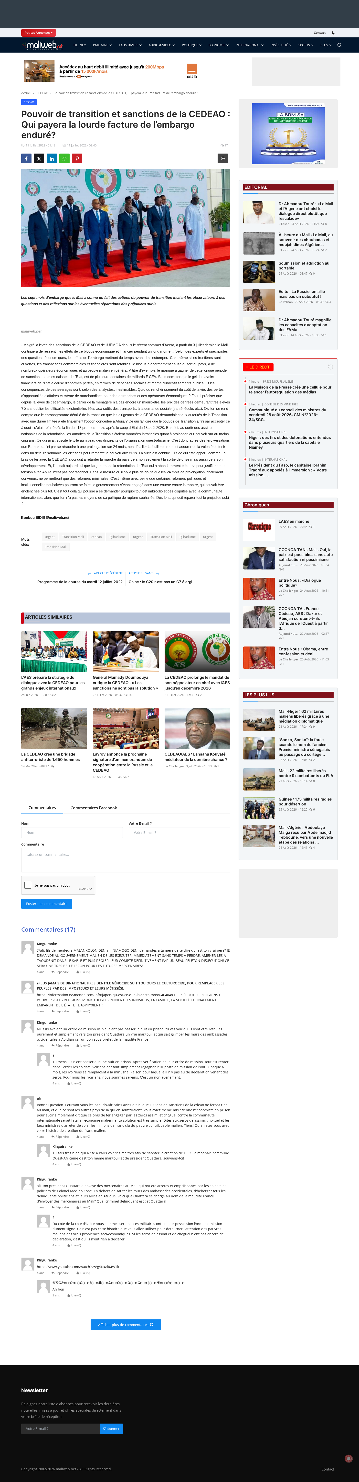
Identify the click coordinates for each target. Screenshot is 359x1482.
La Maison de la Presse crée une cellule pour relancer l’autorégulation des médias (290, 389)
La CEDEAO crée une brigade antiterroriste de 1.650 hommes (50, 757)
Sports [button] (304, 45)
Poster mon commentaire (46, 903)
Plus (324, 45)
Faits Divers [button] (128, 45)
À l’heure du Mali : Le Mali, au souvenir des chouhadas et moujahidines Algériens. (306, 239)
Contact (320, 32)
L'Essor (284, 224)
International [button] (248, 45)
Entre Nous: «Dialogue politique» (300, 583)
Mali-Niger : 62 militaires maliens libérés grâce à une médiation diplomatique (304, 716)
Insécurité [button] (279, 45)
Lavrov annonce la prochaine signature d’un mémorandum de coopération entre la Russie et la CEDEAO (123, 762)
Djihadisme (117, 537)
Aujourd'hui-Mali (288, 565)
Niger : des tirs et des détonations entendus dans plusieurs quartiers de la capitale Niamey (290, 442)
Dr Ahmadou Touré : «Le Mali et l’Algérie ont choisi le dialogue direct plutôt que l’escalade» (306, 211)
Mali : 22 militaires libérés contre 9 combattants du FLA (306, 773)
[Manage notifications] (349, 1458)
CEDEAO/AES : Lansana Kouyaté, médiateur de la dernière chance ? (196, 757)
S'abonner (111, 1428)
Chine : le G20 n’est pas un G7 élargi (160, 581)
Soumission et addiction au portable (304, 265)
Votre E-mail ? (140, 823)
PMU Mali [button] (100, 45)
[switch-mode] (334, 32)
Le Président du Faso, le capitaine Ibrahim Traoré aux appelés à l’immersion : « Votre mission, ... (288, 470)
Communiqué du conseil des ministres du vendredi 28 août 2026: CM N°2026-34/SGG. (287, 414)
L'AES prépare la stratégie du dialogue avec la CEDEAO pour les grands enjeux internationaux (53, 683)
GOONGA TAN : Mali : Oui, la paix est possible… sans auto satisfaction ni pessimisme (306, 554)
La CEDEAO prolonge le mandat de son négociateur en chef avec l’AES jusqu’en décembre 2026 (197, 683)
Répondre (62, 972)
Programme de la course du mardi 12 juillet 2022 (80, 581)
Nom (25, 823)
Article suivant (141, 573)
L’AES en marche (294, 521)
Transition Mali (73, 537)
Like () (85, 972)
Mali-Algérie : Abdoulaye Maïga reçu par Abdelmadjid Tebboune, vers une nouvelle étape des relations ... (306, 835)
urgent (50, 537)
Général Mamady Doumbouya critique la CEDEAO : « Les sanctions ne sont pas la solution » (125, 683)
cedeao (96, 537)
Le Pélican (286, 302)
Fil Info (80, 45)
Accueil (26, 93)
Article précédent (108, 573)
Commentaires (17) (48, 929)
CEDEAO (42, 93)
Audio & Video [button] (160, 45)
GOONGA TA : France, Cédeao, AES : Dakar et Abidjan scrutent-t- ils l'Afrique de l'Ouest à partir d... (303, 618)
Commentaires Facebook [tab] (94, 808)
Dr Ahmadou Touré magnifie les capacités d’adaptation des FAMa (305, 324)
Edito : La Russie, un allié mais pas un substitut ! (302, 294)
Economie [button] (217, 45)
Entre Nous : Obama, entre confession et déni (303, 651)
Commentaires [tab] (42, 807)
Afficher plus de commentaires (123, 1324)
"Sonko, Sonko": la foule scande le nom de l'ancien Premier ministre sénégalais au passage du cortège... (304, 747)
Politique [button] (190, 45)
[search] (339, 45)
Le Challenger (174, 766)
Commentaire (32, 844)
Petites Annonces (37, 32)
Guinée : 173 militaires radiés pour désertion (305, 801)
